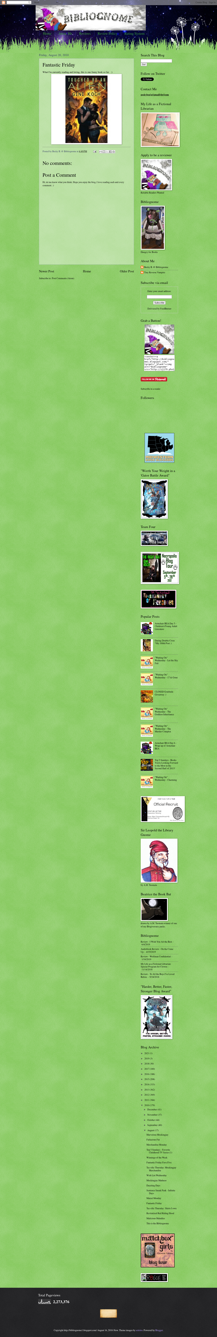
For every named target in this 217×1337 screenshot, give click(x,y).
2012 (147, 1094)
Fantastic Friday (59, 64)
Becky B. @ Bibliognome (156, 267)
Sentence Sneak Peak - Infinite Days (160, 1192)
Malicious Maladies (155, 1218)
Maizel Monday (153, 1198)
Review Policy (107, 33)
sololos (139, 1330)
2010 (147, 1105)
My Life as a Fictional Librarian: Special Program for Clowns (156, 965)
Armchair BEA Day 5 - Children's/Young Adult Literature (166, 626)
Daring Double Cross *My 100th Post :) (165, 642)
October (151, 1120)
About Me (65, 33)
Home (47, 33)
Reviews (85, 33)
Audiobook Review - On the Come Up (157, 950)
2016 (147, 1074)
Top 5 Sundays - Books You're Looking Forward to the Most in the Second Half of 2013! (166, 764)
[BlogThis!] (104, 151)
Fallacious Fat (153, 1139)
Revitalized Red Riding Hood (160, 1213)
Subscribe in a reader (150, 388)
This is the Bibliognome (157, 1223)
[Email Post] (94, 151)
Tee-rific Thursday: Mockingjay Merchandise (161, 1169)
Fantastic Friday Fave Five (159, 1162)
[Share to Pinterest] (113, 151)
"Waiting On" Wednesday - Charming (166, 778)
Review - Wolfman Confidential (156, 956)
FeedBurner (165, 308)
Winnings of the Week (156, 1157)
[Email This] (100, 151)
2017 (147, 1068)
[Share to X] (107, 151)
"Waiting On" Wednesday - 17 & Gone (166, 676)
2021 (147, 1053)
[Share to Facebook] (110, 151)
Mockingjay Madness (156, 1180)
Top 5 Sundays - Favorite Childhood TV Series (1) (159, 1151)
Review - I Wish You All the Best (156, 941)
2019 (147, 1058)
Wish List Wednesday (156, 1175)
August (151, 1130)
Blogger (159, 1330)
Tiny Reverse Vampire (154, 272)
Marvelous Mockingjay (157, 1134)
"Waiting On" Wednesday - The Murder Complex (163, 728)
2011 (147, 1100)
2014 (147, 1084)
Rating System (134, 33)
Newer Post (46, 271)
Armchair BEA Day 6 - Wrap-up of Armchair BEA (165, 745)
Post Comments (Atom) (63, 278)
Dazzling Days (153, 1185)
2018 (147, 1063)
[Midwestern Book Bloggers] (159, 461)
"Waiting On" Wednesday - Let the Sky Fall (166, 660)
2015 (147, 1079)
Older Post (127, 271)
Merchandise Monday (156, 1144)
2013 (147, 1089)
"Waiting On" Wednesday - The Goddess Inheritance (164, 711)
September (152, 1125)
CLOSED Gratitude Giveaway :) (164, 693)
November (152, 1114)
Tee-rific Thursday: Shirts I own (161, 1208)
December (152, 1109)
